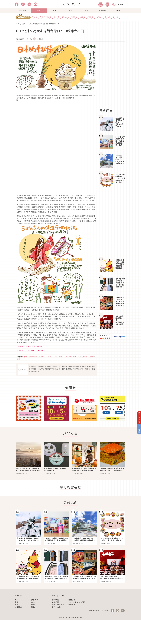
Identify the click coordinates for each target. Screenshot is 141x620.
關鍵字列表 (72, 604)
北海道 (64, 17)
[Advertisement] (113, 75)
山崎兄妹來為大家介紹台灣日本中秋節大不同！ (45, 24)
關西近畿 (45, 17)
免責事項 (71, 599)
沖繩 (73, 17)
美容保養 (22, 10)
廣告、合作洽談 (58, 604)
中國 (109, 17)
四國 (89, 17)
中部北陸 (98, 17)
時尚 (86, 10)
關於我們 (55, 599)
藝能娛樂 (102, 10)
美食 (70, 10)
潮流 (38, 10)
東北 (117, 17)
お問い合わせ (57, 607)
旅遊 (54, 10)
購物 (118, 10)
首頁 (17, 24)
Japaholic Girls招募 (76, 602)
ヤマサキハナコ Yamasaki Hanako (30, 350)
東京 (35, 17)
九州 (81, 17)
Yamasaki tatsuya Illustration (29, 346)
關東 (55, 17)
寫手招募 (55, 602)
